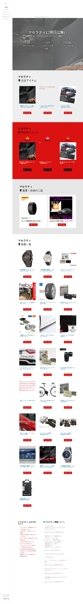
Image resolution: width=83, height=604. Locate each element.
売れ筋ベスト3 (6, 14)
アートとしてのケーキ (26, 543)
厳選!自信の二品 (6, 16)
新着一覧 (6, 19)
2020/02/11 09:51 (58, 573)
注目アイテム (6, 11)
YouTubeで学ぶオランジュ (27, 541)
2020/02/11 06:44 (59, 581)
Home (6, 7)
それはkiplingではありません (27, 549)
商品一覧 (6, 9)
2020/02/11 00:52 (55, 550)
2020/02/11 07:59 (60, 532)
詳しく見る (27, 112)
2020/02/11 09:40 (58, 564)
